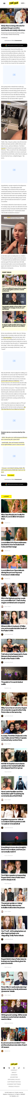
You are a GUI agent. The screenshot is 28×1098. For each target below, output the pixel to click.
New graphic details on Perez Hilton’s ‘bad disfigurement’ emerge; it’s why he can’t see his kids (13, 308)
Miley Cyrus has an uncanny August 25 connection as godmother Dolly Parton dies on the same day (14, 710)
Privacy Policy (14, 1086)
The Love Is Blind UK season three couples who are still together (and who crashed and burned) (14, 290)
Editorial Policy (14, 1079)
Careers (14, 1075)
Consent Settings (14, 1084)
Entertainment (18, 40)
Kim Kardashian (7, 337)
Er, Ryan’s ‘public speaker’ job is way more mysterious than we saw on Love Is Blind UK (13, 326)
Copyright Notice (14, 1082)
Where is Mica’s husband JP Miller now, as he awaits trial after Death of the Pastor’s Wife (13, 628)
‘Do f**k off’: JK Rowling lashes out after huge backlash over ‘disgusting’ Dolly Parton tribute (13, 933)
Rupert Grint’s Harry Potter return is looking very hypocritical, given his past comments (13, 961)
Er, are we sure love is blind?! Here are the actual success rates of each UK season (14, 1045)
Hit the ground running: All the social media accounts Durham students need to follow (14, 1017)
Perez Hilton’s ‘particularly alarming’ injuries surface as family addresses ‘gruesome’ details (14, 989)
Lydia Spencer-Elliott (9, 40)
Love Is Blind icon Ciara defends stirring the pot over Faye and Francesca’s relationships (12, 572)
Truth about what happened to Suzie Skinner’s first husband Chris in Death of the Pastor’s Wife (14, 656)
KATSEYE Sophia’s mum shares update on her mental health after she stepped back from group (13, 766)
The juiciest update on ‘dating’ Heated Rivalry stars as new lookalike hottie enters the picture (13, 905)
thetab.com (11, 1092)
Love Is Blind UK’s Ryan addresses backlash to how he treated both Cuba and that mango (13, 545)
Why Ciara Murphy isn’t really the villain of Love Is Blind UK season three (12, 517)
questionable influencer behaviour (10, 380)
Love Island (11, 475)
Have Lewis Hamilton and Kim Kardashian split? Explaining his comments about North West (12, 794)
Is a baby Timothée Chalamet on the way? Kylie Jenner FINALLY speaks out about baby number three (14, 738)
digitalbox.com (15, 1096)
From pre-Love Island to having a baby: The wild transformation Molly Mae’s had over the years (13, 470)
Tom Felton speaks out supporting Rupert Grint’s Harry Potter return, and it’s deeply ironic (13, 877)
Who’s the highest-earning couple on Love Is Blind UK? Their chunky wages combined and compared (13, 600)
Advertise (14, 1077)
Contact (14, 1070)
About (14, 1072)
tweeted (3, 148)
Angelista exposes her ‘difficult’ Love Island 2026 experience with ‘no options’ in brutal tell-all (13, 822)
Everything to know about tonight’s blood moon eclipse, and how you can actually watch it (13, 849)
